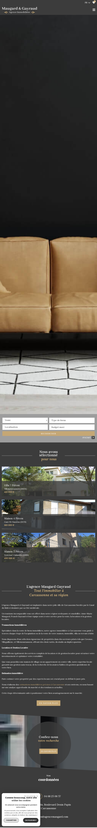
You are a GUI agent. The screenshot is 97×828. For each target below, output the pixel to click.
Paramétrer (11, 820)
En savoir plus (48, 751)
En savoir (48, 703)
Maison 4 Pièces (15, 520)
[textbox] (72, 420)
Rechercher (48, 433)
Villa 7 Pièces (15, 487)
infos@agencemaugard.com (52, 816)
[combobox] (25, 420)
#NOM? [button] (86, 437)
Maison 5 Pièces (16, 553)
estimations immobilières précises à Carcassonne (41, 684)
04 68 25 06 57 (52, 796)
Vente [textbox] (8, 420)
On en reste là (29, 796)
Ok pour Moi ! (30, 820)
